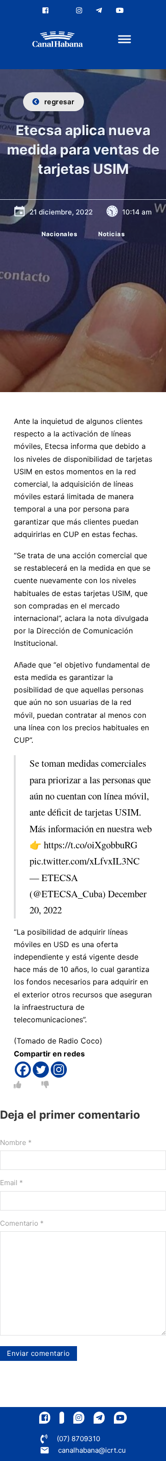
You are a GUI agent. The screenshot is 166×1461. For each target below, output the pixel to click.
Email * (11, 1182)
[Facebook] (23, 1069)
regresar (59, 101)
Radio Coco (79, 1040)
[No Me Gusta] (45, 1084)
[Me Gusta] (17, 1084)
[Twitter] (41, 1069)
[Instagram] (59, 1069)
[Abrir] (124, 39)
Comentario (22, 1223)
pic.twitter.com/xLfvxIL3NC (85, 860)
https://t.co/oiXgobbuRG (90, 844)
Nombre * (16, 1142)
